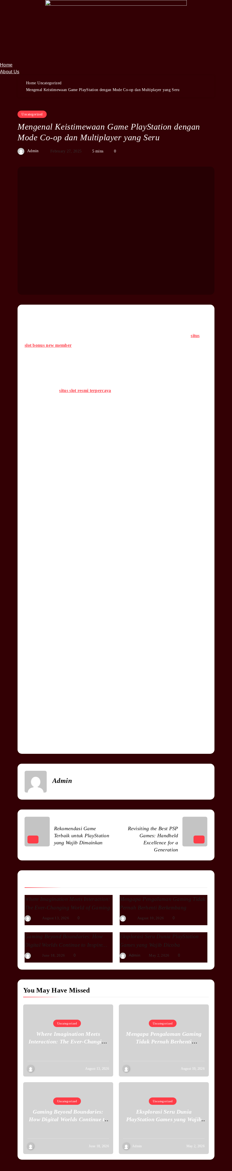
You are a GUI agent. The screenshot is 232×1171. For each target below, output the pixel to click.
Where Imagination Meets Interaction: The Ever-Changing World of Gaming (68, 1041)
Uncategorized (32, 114)
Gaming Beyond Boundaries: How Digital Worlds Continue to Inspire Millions (64, 944)
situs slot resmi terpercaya (85, 390)
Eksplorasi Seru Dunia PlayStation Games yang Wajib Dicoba (163, 1119)
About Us (9, 71)
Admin (33, 151)
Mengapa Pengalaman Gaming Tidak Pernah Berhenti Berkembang (164, 1041)
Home (6, 65)
